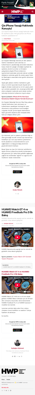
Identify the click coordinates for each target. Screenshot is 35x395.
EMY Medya (13, 376)
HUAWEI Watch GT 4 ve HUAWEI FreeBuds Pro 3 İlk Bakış (16, 267)
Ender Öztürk (7, 38)
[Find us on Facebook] (4, 390)
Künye (3, 379)
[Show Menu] (2, 11)
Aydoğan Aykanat (8, 223)
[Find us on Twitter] (2, 390)
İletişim (8, 379)
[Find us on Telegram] (10, 390)
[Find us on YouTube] (6, 390)
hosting (8, 382)
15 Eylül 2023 (17, 38)
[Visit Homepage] (17, 11)
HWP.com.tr (4, 382)
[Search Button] (32, 11)
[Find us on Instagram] (8, 390)
